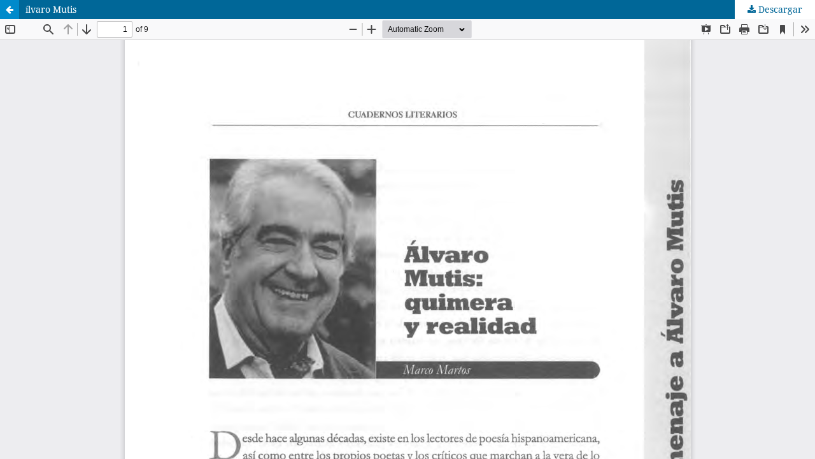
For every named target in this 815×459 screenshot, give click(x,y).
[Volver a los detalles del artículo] (9, 9)
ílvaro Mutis (50, 9)
